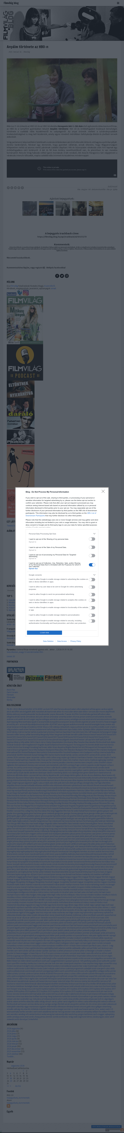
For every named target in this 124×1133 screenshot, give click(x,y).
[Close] (104, 492)
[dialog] (62, 566)
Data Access (62, 641)
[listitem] (62, 533)
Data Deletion (48, 641)
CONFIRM (44, 633)
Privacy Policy (75, 641)
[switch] (92, 539)
